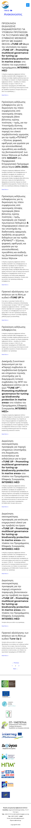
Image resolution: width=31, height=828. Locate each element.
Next (15, 669)
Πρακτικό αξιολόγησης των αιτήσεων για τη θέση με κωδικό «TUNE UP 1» (15, 294)
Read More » (5, 95)
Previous (15, 663)
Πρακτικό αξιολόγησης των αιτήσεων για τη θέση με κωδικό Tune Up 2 (15, 635)
